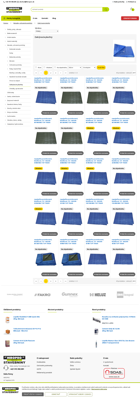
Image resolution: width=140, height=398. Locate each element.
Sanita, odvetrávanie (13, 96)
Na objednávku (62, 67)
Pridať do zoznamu (50, 113)
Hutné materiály (12, 41)
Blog (54, 18)
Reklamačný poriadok (44, 372)
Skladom (49, 67)
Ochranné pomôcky (15, 65)
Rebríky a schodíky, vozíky (17, 73)
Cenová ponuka (130, 18)
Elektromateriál (12, 33)
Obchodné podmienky (44, 365)
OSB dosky (10, 92)
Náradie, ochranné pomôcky (22, 23)
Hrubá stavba (11, 37)
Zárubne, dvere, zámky (14, 120)
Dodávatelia (41, 362)
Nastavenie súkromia (99, 389)
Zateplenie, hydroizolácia (15, 124)
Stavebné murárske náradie (17, 77)
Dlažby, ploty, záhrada (14, 29)
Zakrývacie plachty (44, 23)
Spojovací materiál (13, 100)
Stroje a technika (12, 112)
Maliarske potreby (15, 57)
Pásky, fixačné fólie (15, 69)
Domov (6, 23)
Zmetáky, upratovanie (16, 89)
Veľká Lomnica (75, 362)
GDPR (39, 369)
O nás (35, 18)
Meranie (11, 61)
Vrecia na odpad (14, 81)
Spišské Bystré (75, 369)
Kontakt (45, 18)
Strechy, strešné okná (13, 108)
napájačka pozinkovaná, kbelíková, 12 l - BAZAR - (43, 80)
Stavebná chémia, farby (14, 104)
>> (65, 73)
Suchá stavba (11, 116)
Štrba (72, 365)
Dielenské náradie (15, 49)
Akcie (39, 67)
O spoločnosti (108, 362)
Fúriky (11, 53)
